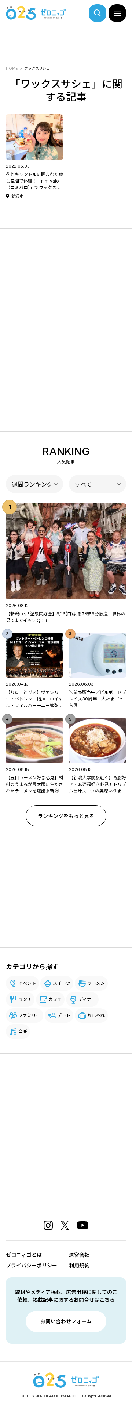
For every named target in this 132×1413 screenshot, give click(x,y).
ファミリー (29, 1015)
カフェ (55, 999)
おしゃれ (96, 1015)
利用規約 (79, 1265)
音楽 (22, 1031)
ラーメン (96, 983)
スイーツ (61, 983)
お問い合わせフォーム (66, 1321)
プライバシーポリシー (31, 1265)
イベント (27, 983)
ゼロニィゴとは (24, 1255)
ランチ (25, 999)
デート (63, 1015)
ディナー (87, 999)
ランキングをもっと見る (66, 816)
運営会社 (79, 1255)
